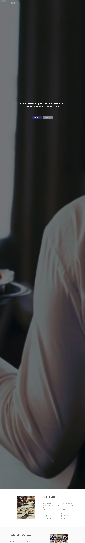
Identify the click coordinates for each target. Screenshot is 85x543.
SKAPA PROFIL (48, 33)
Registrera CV (51, 2)
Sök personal (43, 2)
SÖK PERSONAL (37, 33)
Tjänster (36, 2)
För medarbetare (71, 2)
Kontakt (63, 2)
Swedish (4, 0)
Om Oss (57, 2)
